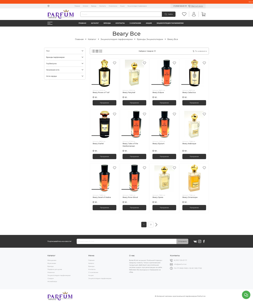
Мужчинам (51, 263)
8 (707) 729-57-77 (180, 260)
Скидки (50, 278)
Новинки (51, 272)
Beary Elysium (158, 144)
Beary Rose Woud (130, 197)
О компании (113, 6)
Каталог (85, 6)
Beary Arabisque (189, 144)
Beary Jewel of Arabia (102, 197)
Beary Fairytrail (129, 92)
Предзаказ (104, 103)
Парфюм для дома (54, 269)
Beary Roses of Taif (101, 92)
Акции (122, 6)
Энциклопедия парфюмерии (137, 6)
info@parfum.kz (180, 264)
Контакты (102, 6)
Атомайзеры (52, 281)
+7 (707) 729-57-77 (180, 6)
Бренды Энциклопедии (150, 39)
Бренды (93, 6)
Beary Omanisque (190, 197)
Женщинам (51, 260)
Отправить (182, 241)
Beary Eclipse (158, 92)
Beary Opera (157, 197)
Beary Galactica (189, 92)
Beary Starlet (98, 144)
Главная (77, 6)
